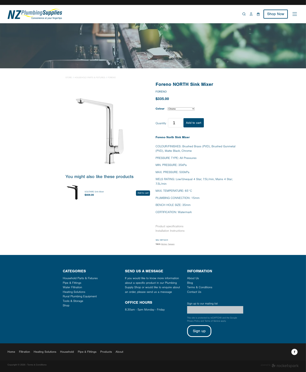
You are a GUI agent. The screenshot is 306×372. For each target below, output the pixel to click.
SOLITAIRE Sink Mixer (94, 192)
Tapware (171, 244)
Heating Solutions (74, 292)
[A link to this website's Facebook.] (294, 352)
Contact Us (194, 292)
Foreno (112, 77)
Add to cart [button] (193, 123)
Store (69, 77)
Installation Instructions (170, 230)
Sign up (199, 331)
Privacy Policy (193, 321)
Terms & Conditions (199, 287)
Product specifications (169, 226)
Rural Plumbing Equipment (80, 296)
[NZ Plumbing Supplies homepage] (116, 14)
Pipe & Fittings (72, 283)
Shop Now (275, 14)
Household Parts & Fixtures (90, 77)
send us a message (159, 292)
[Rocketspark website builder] (280, 366)
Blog (190, 283)
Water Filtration (72, 287)
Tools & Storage (73, 301)
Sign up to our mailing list (202, 303)
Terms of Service (212, 321)
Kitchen (164, 244)
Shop (66, 305)
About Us (193, 278)
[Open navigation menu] (295, 14)
